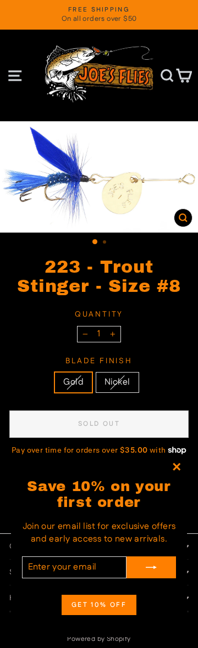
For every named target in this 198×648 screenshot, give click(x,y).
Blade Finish (99, 361)
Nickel (117, 382)
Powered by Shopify (98, 639)
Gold (73, 382)
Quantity (99, 314)
